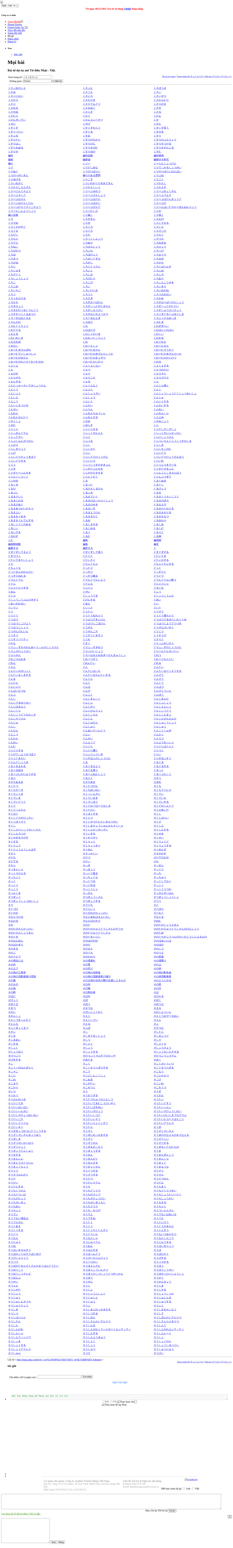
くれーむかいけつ (93, 361)
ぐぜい (86, 591)
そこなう (159, 1071)
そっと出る (89, 885)
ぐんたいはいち (91, 671)
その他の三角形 (17, 972)
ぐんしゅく (89, 726)
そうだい (13, 1182)
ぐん (85, 667)
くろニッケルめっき (165, 318)
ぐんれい (13, 742)
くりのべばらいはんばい (167, 171)
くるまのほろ (161, 500)
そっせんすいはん (164, 893)
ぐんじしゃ (14, 710)
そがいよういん (162, 1012)
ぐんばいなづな (17, 691)
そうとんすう (161, 1230)
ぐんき (12, 679)
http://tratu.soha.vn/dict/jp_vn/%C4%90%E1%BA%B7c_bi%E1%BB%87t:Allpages (59, 1359)
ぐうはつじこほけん (94, 623)
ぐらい (157, 754)
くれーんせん (161, 346)
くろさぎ (88, 298)
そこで (86, 1071)
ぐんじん (88, 718)
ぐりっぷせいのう (164, 643)
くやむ (12, 425)
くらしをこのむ (162, 449)
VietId (127, 8)
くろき (86, 223)
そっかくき (14, 893)
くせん (157, 123)
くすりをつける (162, 143)
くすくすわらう (91, 127)
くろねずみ (160, 242)
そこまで (13, 1083)
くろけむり (89, 278)
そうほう (159, 1266)
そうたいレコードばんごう (169, 1119)
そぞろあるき (15, 782)
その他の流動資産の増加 (22, 976)
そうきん (88, 1155)
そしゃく (88, 1043)
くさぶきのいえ (17, 88)
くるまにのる (15, 500)
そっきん (159, 865)
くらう (12, 464)
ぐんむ (12, 746)
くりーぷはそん (17, 199)
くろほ (12, 254)
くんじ (157, 389)
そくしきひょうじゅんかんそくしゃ (103, 825)
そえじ (86, 1016)
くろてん (13, 242)
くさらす (88, 112)
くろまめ (159, 258)
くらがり (13, 445)
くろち (86, 234)
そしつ (86, 1040)
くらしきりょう (17, 449)
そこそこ (13, 1071)
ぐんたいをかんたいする (97, 675)
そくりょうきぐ (91, 845)
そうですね (89, 1218)
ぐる (85, 762)
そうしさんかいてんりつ (97, 1321)
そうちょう (14, 1210)
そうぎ (157, 1127)
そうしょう (89, 1345)
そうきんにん (15, 1158)
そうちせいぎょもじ (94, 1202)
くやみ (86, 421)
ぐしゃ (12, 595)
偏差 (10, 159)
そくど (12, 806)
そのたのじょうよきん (166, 925)
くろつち (159, 238)
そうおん (159, 1095)
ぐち (10, 564)
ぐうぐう (13, 615)
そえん (157, 1020)
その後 (12, 980)
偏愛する (13, 548)
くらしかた (89, 449)
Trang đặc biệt (15, 33)
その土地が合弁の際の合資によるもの (104, 980)
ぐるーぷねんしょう (94, 774)
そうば (157, 1250)
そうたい (159, 1099)
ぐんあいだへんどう (94, 730)
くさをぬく (89, 108)
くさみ (12, 92)
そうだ (12, 1178)
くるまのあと (15, 504)
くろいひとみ (90, 290)
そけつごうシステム (165, 1055)
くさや (157, 108)
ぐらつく (159, 750)
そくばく (13, 813)
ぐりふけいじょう (93, 651)
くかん (157, 116)
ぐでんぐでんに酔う (165, 579)
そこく (86, 1063)
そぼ (85, 1000)
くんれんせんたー (18, 417)
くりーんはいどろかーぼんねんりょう (175, 207)
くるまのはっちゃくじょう (98, 500)
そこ (10, 1063)
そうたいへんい (162, 1107)
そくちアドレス (162, 790)
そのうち (88, 952)
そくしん (159, 825)
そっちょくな (90, 877)
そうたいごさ (15, 1119)
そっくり (159, 869)
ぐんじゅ (13, 722)
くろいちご (14, 290)
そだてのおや (161, 857)
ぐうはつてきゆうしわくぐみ (170, 619)
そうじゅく (14, 1297)
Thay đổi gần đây (16, 30)
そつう (157, 901)
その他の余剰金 (91, 972)
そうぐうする (90, 1170)
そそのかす (160, 853)
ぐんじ (12, 698)
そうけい (159, 1353)
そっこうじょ (90, 889)
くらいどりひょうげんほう (169, 457)
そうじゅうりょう (18, 1305)
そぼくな (13, 1004)
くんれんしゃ (161, 413)
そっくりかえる (17, 873)
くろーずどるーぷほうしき (169, 314)
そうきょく (160, 1162)
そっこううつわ (162, 889)
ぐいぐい (13, 607)
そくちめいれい (91, 790)
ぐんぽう (159, 694)
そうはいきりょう (164, 1246)
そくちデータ (15, 790)
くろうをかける (17, 298)
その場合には (15, 960)
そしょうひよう (162, 1047)
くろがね (13, 262)
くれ (85, 342)
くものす (13, 373)
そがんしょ (14, 1016)
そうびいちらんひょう (95, 1258)
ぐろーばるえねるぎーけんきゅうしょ (104, 655)
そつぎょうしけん (93, 897)
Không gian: (16, 81)
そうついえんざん (164, 1210)
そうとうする (15, 1230)
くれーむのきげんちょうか (98, 353)
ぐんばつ (159, 687)
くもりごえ (89, 377)
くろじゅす (14, 270)
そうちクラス (90, 1206)
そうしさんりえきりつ (166, 1321)
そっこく (159, 885)
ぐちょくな (14, 568)
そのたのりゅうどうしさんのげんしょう (176, 928)
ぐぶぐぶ (88, 587)
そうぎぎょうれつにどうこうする (27, 1131)
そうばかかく (161, 1254)
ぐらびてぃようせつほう (22, 754)
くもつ (86, 369)
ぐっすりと (160, 572)
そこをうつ (160, 1087)
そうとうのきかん (164, 1226)
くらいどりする (17, 461)
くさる (157, 112)
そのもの (13, 984)
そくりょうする (162, 845)
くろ (10, 219)
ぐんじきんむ (161, 698)
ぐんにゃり (14, 687)
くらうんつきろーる (165, 464)
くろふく (88, 270)
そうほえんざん (91, 1266)
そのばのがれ (90, 940)
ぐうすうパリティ (18, 639)
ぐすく (86, 643)
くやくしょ (14, 421)
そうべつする (161, 1262)
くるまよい (14, 512)
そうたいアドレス (164, 1123)
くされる (13, 108)
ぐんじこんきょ (162, 714)
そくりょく (89, 841)
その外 (12, 964)
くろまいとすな (91, 258)
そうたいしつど (91, 1115)
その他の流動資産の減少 (97, 976)
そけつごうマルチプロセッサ (99, 1055)
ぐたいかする (161, 560)
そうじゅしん (90, 1297)
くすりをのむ (90, 147)
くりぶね (159, 175)
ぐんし (12, 726)
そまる (157, 1008)
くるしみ (159, 524)
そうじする (160, 1289)
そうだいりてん (91, 1182)
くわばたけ (89, 330)
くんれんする (90, 417)
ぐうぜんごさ (90, 631)
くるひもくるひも (93, 488)
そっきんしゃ (15, 869)
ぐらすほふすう (162, 758)
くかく (86, 116)
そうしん (13, 1325)
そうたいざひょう (93, 1111)
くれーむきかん (91, 349)
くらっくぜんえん (93, 433)
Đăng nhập (13, 38)
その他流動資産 (162, 976)
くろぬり (88, 242)
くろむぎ (159, 322)
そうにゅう (14, 1242)
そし (85, 1032)
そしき (12, 1036)
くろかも (13, 302)
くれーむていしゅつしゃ (22, 353)
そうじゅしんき (162, 1297)
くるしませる (90, 524)
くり (10, 167)
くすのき (159, 131)
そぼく (157, 1000)
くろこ (12, 282)
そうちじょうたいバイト (167, 1194)
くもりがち (14, 377)
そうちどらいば (17, 1194)
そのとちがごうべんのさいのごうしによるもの (180, 936)
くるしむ (159, 528)
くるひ (12, 488)
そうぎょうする (91, 1151)
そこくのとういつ (164, 1063)
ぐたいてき (160, 556)
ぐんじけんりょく (93, 710)
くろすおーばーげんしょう (169, 302)
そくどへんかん (17, 810)
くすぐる (88, 131)
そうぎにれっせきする (95, 1135)
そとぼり (159, 909)
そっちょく (14, 877)
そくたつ (13, 786)
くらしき (159, 445)
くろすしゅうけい (93, 310)
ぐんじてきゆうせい (19, 702)
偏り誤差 (13, 215)
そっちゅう (160, 877)
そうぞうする (161, 1143)
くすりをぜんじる (164, 147)
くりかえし (160, 183)
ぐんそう (159, 679)
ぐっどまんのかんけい (20, 572)
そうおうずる (90, 1095)
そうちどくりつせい (165, 1190)
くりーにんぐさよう (19, 191)
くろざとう (14, 274)
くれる (157, 361)
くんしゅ (159, 397)
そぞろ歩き (89, 782)
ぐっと (157, 568)
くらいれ (159, 461)
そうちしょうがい (164, 1198)
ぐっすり (88, 572)
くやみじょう (161, 421)
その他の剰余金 (162, 972)
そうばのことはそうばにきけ (24, 1254)
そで (10, 905)
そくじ (157, 813)
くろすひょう (15, 306)
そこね (12, 1079)
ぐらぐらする (15, 750)
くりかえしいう (91, 187)
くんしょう (89, 397)
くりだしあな (90, 167)
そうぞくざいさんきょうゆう (24, 1135)
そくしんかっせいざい (95, 829)
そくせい (159, 837)
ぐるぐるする (161, 766)
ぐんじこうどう (162, 710)
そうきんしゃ (161, 1158)
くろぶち (88, 250)
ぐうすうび (160, 635)
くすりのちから (91, 139)
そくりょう (14, 845)
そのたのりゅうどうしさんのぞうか (103, 928)
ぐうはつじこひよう (19, 623)
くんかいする (161, 405)
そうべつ (13, 1262)
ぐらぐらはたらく (164, 746)
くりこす (88, 179)
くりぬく (13, 171)
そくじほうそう (17, 821)
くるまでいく (90, 496)
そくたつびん (90, 786)
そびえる (159, 996)
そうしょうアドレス (19, 1349)
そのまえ (88, 948)
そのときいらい (91, 936)
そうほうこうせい (164, 1270)
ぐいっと (88, 607)
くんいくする (161, 401)
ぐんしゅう (160, 726)
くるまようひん (91, 512)
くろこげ (88, 282)
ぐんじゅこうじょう (165, 722)
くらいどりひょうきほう (22, 457)
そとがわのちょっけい (95, 913)
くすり (157, 135)
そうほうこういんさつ (95, 1270)
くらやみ (13, 480)
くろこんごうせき (164, 282)
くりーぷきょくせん (165, 191)
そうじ (86, 1285)
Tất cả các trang (168, 76)
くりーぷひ (160, 203)
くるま (157, 492)
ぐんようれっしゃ (164, 742)
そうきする (14, 1155)
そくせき (159, 833)
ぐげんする (89, 599)
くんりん (88, 409)
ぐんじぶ (88, 702)
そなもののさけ (91, 921)
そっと (12, 881)
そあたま (88, 1059)
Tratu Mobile (14, 21)
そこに (12, 1075)
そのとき (13, 936)
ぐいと (157, 607)
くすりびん (89, 143)
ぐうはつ (13, 619)
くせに (12, 123)
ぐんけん (13, 730)
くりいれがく (15, 183)
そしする (13, 1043)
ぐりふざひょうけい (19, 651)
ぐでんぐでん (15, 579)
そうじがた (14, 1289)
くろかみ (159, 298)
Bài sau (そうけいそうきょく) (218, 76)
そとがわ (13, 913)
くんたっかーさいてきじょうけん (27, 385)
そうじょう (14, 1293)
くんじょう (14, 393)
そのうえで (14, 956)
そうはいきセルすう (19, 1250)
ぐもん (12, 667)
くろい (86, 286)
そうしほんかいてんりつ (167, 1317)
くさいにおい (15, 96)
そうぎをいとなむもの (166, 1147)
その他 (157, 968)
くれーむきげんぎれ (19, 349)
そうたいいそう (91, 1119)
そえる (86, 1024)
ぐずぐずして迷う (93, 552)
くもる (86, 381)
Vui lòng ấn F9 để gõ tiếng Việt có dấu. (21, 1513)
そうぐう (13, 1170)
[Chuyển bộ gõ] (2, 2)
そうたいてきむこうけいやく (99, 1103)
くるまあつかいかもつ (20, 508)
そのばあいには (162, 940)
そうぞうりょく (17, 1147)
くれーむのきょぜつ (94, 357)
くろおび (159, 219)
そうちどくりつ (91, 1190)
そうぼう (88, 1277)
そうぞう (88, 1139)
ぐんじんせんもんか (165, 718)
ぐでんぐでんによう (94, 579)
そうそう (159, 1170)
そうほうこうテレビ (19, 1273)
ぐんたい (159, 667)
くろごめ (13, 286)
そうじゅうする (162, 1301)
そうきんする (90, 1162)
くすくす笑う (161, 127)
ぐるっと (159, 770)
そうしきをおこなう (165, 1309)
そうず (157, 1091)
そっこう (13, 889)
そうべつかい (90, 1262)
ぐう (10, 611)
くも (10, 369)
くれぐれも (160, 342)
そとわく (159, 913)
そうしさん (14, 1321)
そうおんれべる (17, 1099)
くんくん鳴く (161, 385)
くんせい (13, 409)
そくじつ (88, 817)
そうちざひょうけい (94, 1198)
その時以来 (89, 992)
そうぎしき (14, 1139)
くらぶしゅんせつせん (20, 441)
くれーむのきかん (18, 357)
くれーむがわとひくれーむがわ (26, 361)
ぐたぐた (88, 556)
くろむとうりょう (18, 326)
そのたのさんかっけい (20, 928)
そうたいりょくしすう (95, 1123)
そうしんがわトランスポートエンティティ (107, 1329)
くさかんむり (161, 100)
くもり (86, 373)
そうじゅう (89, 1301)
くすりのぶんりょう (165, 139)
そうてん (88, 1214)
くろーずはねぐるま (19, 318)
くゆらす (88, 425)
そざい (12, 1032)
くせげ (86, 123)
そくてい (159, 794)
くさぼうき (160, 88)
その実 (86, 964)
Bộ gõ (11, 36)
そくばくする (90, 813)
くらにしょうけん (164, 437)
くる (85, 480)
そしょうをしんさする (166, 1051)
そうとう (88, 1226)
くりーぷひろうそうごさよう (24, 207)
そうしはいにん (17, 1317)
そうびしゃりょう (18, 1258)
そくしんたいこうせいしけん (24, 829)
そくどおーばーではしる (97, 806)
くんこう (13, 401)
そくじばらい (161, 817)
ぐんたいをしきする (19, 675)
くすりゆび (89, 151)
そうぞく (88, 1131)
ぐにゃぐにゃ (161, 583)
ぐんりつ (159, 738)
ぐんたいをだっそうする (167, 671)
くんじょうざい (91, 393)
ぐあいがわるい (17, 603)
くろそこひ (160, 231)
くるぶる (88, 492)
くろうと (88, 294)
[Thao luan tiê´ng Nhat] (114, 1404)
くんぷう (88, 389)
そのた (86, 925)
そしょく (13, 1047)
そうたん (88, 1127)
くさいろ (88, 96)
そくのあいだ (161, 810)
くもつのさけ (161, 369)
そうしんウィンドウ (19, 1337)
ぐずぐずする (161, 552)
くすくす (13, 127)
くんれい (159, 409)
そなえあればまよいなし (97, 917)
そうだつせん (161, 1178)
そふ (156, 1024)
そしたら (159, 1032)
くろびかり (14, 250)
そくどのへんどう (164, 806)
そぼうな (159, 1004)
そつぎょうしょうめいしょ (23, 901)
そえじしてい (90, 1020)
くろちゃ (13, 238)
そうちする (160, 1202)
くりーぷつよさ (162, 195)
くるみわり (160, 520)
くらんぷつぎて (162, 476)
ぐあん (86, 603)
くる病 (157, 536)
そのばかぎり (15, 944)
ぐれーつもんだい (164, 659)
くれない (13, 346)
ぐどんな (88, 583)
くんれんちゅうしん (94, 413)
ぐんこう (13, 734)
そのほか (159, 944)
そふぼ (86, 1028)
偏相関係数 (14, 544)
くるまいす (89, 508)
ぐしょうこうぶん (164, 595)
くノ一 (86, 163)
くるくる (13, 484)
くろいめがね (161, 290)
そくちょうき (15, 794)
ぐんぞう (159, 675)
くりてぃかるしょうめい (167, 167)
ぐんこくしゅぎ (162, 730)
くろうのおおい (162, 294)
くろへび (159, 250)
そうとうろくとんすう (95, 1230)
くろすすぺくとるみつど (22, 314)
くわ (85, 326)
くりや (157, 211)
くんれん (13, 413)
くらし (86, 445)
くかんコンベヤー (93, 119)
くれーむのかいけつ (165, 357)
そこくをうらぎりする (95, 1067)
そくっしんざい (91, 794)
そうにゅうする (162, 1242)
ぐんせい (88, 738)
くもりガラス (161, 377)
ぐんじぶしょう (162, 702)
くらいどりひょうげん (95, 457)
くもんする (14, 381)
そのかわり (89, 956)
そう (85, 1091)
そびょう (13, 1000)
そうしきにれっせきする (97, 1309)
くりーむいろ (90, 211)
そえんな (13, 1024)
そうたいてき (15, 1103)
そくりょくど (161, 841)
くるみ (86, 520)
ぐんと (86, 683)
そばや (86, 996)
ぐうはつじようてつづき (167, 623)
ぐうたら (88, 611)
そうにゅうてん (91, 1242)
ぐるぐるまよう (91, 766)
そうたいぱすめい (93, 1107)
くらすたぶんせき (93, 468)
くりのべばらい (91, 171)
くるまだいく (15, 496)
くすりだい (14, 139)
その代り (88, 968)
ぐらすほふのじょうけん (97, 758)
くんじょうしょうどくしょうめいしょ (175, 393)
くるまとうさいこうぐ (166, 496)
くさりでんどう (91, 104)
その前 (157, 984)
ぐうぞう (159, 611)
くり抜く (159, 215)
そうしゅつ (89, 1349)
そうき (157, 1151)
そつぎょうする (91, 901)
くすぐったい (15, 131)
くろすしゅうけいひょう (167, 310)
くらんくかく (90, 476)
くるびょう (160, 488)
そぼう (86, 1004)
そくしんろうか (17, 833)
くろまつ (13, 258)
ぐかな (12, 643)
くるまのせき (90, 504)
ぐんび (86, 691)
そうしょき (14, 1341)
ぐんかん (13, 738)
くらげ (12, 453)
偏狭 (85, 540)
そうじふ (88, 1289)
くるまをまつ (161, 516)
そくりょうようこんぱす (22, 849)
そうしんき (89, 1325)
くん (156, 381)
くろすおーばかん (93, 302)
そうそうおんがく (18, 1174)
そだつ (86, 857)
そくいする (89, 833)
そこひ (157, 1079)
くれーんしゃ (90, 346)
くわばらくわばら (164, 330)
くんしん (13, 397)
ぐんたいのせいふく (19, 671)
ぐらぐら (88, 746)
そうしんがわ (15, 1329)
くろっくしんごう (93, 238)
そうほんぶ (14, 1277)
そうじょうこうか (164, 1293)
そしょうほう (15, 1051)
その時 (12, 992)
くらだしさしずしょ (165, 429)
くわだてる (14, 330)
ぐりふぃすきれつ (93, 647)
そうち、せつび (91, 1210)
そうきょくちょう (18, 1166)
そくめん (88, 849)
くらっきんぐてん (18, 433)
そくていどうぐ (17, 802)
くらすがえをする (93, 472)
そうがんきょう (162, 1281)
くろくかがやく (17, 227)
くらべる (88, 441)
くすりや (13, 151)
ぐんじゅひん (90, 722)
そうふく (159, 1305)
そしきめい (14, 1040)
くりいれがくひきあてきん (98, 183)
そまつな (88, 1008)
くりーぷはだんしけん (20, 203)
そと (156, 905)
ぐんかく (159, 734)
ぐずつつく (14, 556)
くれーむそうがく (164, 349)
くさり (12, 104)
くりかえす (160, 187)
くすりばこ (14, 143)
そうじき (159, 1285)
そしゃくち (160, 1043)
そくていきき (90, 798)
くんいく (88, 401)
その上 (157, 964)
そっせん (88, 893)
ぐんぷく (88, 694)
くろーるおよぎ (91, 318)
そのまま (13, 948)
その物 (86, 988)
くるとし (159, 484)
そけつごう (14, 1055)
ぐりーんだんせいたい (166, 651)
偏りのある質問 (91, 175)
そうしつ (13, 1313)
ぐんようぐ (89, 742)
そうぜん (88, 1281)
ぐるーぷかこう (162, 774)
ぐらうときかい (17, 758)
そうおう (13, 1095)
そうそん (159, 1174)
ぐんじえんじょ (162, 706)
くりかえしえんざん (19, 187)
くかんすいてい (17, 119)
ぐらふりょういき (93, 754)
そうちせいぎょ (17, 1202)
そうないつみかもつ (165, 1234)
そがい (12, 1012)
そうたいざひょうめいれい (23, 1115)
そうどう (13, 1234)
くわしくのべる (91, 334)
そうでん (159, 1218)
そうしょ (159, 1337)
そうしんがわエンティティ (169, 1329)
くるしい (13, 528)
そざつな (159, 1028)
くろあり (159, 278)
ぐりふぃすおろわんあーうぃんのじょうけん (33, 647)
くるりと (159, 532)
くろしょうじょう (18, 278)
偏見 (156, 544)
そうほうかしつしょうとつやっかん (103, 1273)
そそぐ (12, 853)
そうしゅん (14, 1353)
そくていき (14, 798)
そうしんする (90, 1333)
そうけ (86, 1353)
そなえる (159, 917)
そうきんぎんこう (164, 1155)
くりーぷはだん (91, 199)
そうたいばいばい (18, 1107)
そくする (13, 841)
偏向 (10, 155)
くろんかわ (14, 322)
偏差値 (86, 159)
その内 (86, 984)
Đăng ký (12, 41)
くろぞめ (13, 223)
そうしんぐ (160, 1325)
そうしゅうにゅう (164, 1349)
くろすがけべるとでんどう (23, 310)
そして (157, 1040)
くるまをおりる (162, 512)
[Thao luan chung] (127, 1401)
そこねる (88, 1079)
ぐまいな (159, 587)
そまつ (12, 1008)
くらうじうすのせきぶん (97, 464)
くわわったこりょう (94, 338)
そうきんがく (90, 1158)
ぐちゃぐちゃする (164, 564)
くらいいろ (89, 461)
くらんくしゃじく (18, 476)
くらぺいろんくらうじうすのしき (173, 441)
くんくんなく (90, 385)
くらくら (13, 429)
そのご (12, 952)
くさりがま (160, 104)
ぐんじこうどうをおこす (22, 714)
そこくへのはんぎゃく (20, 1067)
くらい (86, 453)
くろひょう (160, 246)
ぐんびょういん (162, 691)
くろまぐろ (160, 254)
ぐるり (12, 778)
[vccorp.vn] (191, 1479)
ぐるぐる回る (15, 770)
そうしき (13, 1309)
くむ (10, 540)
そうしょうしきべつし (166, 1345)
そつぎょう (14, 897)
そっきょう (89, 869)
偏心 (10, 163)
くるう (86, 532)
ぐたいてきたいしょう (20, 560)
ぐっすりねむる (17, 576)
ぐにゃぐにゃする (18, 587)
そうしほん (89, 1317)
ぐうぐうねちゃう (93, 615)
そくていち (160, 798)
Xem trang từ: (15, 77)
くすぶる (13, 135)
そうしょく (89, 1341)
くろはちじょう (91, 246)
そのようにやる (162, 980)
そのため (159, 932)
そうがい (13, 1281)
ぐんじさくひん (17, 718)
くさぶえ (88, 88)
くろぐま (13, 231)
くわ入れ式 (14, 342)
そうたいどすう (162, 1103)
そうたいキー (15, 1127)
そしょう (88, 1047)
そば (156, 992)
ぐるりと (88, 778)
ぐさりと (159, 639)
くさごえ (88, 92)
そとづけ (13, 909)
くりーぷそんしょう (94, 195)
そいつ (12, 1091)
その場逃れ (89, 960)
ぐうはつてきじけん (94, 619)
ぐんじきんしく (91, 698)
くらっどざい (15, 437)
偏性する (88, 548)
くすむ (157, 151)
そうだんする (15, 1186)
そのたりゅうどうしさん (97, 932)
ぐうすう (13, 635)
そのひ (86, 944)
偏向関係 (159, 155)
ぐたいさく (89, 560)
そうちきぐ (160, 1186)
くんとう (13, 389)
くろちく (159, 234)
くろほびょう (90, 254)
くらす (12, 468)
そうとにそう (161, 1222)
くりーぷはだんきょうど (167, 199)
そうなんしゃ (90, 1238)
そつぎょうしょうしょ (166, 897)
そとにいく (89, 909)
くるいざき (14, 532)
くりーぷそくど (17, 195)
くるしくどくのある (19, 524)
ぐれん (12, 663)
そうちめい (14, 1206)
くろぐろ (88, 231)
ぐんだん (13, 683)
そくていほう (90, 802)
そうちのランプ (91, 1194)
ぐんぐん (88, 679)
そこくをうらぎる (164, 1067)
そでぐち (88, 905)
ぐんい (86, 734)
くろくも (159, 227)
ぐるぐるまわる (17, 766)
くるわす (13, 536)
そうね (12, 1246)
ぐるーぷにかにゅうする (22, 774)
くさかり (13, 100)
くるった (88, 484)
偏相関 (157, 540)
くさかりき (89, 100)
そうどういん (90, 1234)
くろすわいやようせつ (95, 314)
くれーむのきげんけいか (167, 353)
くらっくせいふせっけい (167, 433)
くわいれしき (15, 338)
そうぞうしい (161, 1139)
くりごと (159, 179)
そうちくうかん (17, 1190)
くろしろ (159, 274)
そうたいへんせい (18, 1111)
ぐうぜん (88, 627)
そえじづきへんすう (19, 1020)
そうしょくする (17, 1345)
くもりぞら (160, 373)
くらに (86, 437)
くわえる (13, 334)
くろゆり (88, 322)
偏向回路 (88, 155)
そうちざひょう (17, 1198)
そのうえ (159, 952)
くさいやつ (160, 96)
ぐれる (157, 663)
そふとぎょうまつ (18, 1028)
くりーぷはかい (91, 203)
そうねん (88, 1246)
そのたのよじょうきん (20, 932)
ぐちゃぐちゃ (90, 564)
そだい (86, 861)
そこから (13, 1087)
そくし (12, 825)
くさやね (13, 112)
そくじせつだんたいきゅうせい (100, 821)
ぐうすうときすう (93, 635)
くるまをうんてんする (20, 520)
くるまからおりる (164, 508)
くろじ (12, 266)
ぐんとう (159, 683)
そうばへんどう (91, 1254)
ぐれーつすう (90, 659)
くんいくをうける (18, 405)
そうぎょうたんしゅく (20, 1151)
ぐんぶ (12, 694)
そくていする (161, 802)
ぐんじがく (89, 706)
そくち (157, 786)
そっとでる (89, 881)
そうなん (13, 1238)
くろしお (88, 274)
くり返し (88, 215)
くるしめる (89, 528)
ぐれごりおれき (17, 659)
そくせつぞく (90, 837)
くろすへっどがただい (166, 306)
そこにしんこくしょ (94, 1075)
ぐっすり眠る (90, 576)
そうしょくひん (162, 1341)
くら (156, 425)
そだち (12, 857)
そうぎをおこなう (93, 1147)
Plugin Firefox (15, 24)
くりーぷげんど (91, 207)
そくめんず (160, 849)
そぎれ (157, 782)
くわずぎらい (161, 326)
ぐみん (12, 591)
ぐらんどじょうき (18, 762)
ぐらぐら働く (90, 750)
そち (156, 861)
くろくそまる (161, 223)
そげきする (14, 1059)
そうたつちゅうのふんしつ (98, 1099)
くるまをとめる (17, 516)
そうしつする (90, 1313)
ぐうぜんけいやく (164, 627)
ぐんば (86, 687)
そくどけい (89, 810)
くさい (157, 92)
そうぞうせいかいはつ (20, 1143)
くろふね (159, 270)
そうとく (88, 1222)
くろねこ (13, 246)
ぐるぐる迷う (90, 770)
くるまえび (160, 504)
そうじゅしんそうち (19, 1301)
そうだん (159, 1182)
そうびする (160, 1258)
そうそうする (90, 1174)
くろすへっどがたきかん (97, 306)
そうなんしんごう (164, 1238)
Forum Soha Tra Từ (18, 27)
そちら (12, 865)
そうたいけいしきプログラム (170, 1115)
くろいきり (160, 286)
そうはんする (90, 1250)
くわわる (159, 338)
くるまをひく (90, 516)
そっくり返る (90, 873)
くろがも (159, 262)
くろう (12, 294)
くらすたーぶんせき (19, 472)
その (10, 925)
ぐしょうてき (90, 595)
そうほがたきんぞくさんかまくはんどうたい (33, 1266)
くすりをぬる (15, 147)
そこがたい (89, 1083)
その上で (13, 968)
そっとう (13, 885)
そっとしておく (162, 881)
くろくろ (88, 227)
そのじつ (159, 948)
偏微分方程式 (161, 159)
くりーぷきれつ (91, 191)
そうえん (13, 1285)
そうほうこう (15, 1270)
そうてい (13, 1214)
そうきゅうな (161, 1166)
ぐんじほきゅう (17, 706)
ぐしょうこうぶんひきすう (23, 599)
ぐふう (157, 591)
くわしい (159, 334)
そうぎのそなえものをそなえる (171, 1135)
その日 (157, 988)
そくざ (157, 821)
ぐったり (88, 568)
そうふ (86, 1305)
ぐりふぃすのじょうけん (167, 647)
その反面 (159, 956)
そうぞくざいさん (164, 1131)
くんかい (88, 405)
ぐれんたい (89, 663)
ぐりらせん (14, 655)
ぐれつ (157, 655)
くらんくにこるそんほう (167, 472)
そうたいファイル (18, 1123)
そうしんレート (162, 1333)
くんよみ (159, 417)
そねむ (157, 921)
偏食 (85, 544)
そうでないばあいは (165, 1214)
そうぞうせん (90, 1143)
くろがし (88, 262)
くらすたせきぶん (164, 468)
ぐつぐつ (159, 576)
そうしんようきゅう (94, 1337)
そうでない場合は (18, 1218)
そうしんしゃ (15, 1333)
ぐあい (157, 599)
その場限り (160, 960)
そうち (86, 1186)
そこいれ (159, 1083)
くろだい (13, 234)
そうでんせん (15, 1222)
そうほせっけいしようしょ (169, 1273)
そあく (157, 1059)
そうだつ (88, 1178)
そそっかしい (90, 853)
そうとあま (14, 1226)
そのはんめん (15, 940)
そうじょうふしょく (94, 1293)
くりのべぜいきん (18, 175)
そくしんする (161, 829)
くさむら (13, 116)
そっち (157, 873)
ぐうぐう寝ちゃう (164, 615)
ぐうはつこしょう (18, 627)
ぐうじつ (159, 631)
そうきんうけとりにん (20, 1162)
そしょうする (90, 1051)
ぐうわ (86, 639)
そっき (86, 865)
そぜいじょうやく (93, 1012)
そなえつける (15, 917)
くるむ (86, 536)
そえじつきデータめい (166, 1016)
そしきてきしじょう (94, 1036)
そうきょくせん (91, 1166)
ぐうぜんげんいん (18, 631)
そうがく (159, 1277)
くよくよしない (91, 365)
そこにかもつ (161, 1075)
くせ (156, 119)
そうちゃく (160, 1206)
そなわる (13, 921)
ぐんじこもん (90, 714)
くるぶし (13, 492)
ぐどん (12, 583)
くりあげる (14, 179)
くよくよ (13, 365)
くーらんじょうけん (165, 163)
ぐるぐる (159, 762)
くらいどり (160, 453)
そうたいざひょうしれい (167, 1111)
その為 (12, 988)
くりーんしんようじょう (22, 211)
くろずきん (89, 219)
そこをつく (89, 1087)
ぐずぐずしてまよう (19, 552)
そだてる (13, 861)
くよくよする (161, 365)
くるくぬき (160, 480)
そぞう (157, 778)
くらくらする (90, 429)
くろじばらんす (162, 266)
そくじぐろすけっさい (20, 817)
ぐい (156, 603)
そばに (12, 996)
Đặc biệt (18, 54)
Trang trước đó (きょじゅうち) (190, 76)
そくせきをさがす (18, 837)
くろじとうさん (91, 266)
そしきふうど (161, 1036)
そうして (159, 1313)
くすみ (86, 135)
